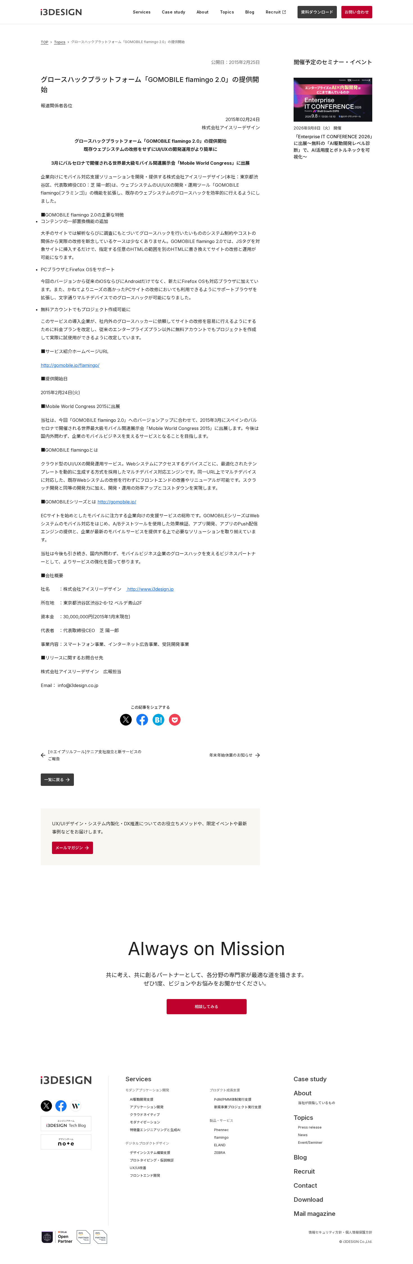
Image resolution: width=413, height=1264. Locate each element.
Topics (59, 42)
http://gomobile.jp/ (116, 502)
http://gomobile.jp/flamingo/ (70, 365)
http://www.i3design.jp (150, 589)
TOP (44, 42)
